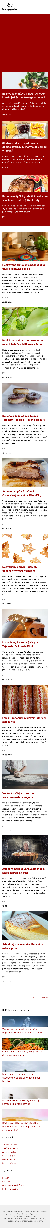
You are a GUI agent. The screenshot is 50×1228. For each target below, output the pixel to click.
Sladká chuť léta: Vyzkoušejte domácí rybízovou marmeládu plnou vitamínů (24, 147)
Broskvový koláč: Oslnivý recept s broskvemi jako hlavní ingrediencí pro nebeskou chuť (21, 1126)
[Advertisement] (25, 46)
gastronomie (6, 114)
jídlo (3, 217)
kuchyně (5, 167)
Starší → (44, 997)
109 (32, 997)
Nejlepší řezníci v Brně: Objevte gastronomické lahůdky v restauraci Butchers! (21, 1078)
